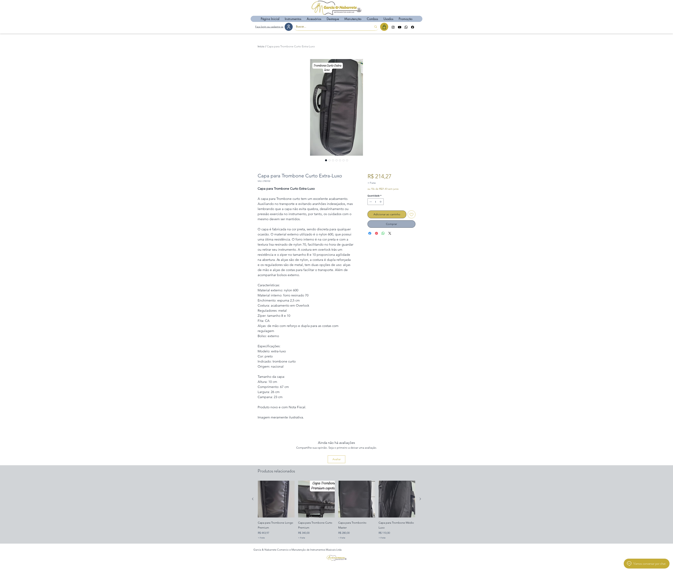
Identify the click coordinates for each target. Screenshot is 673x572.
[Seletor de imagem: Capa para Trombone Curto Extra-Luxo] (326, 160)
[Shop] (384, 27)
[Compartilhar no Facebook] (370, 233)
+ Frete (372, 182)
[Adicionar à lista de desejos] (411, 214)
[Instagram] (393, 27)
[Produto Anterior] (253, 499)
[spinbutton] (375, 202)
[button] (293, 19)
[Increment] (381, 202)
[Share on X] (390, 233)
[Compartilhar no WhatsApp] (383, 233)
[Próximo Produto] (420, 499)
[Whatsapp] (406, 27)
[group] (336, 510)
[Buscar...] (375, 27)
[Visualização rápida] (276, 499)
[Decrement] (370, 202)
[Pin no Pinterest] (376, 233)
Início (261, 46)
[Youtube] (400, 27)
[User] (289, 27)
